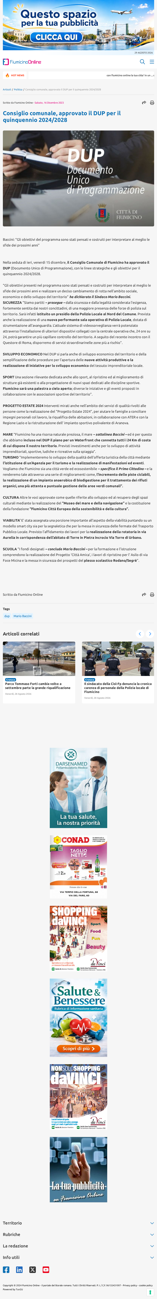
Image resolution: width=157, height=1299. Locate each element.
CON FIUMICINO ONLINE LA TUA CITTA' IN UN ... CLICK (109, 75)
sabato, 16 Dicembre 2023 (49, 102)
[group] (39, 672)
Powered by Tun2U (13, 1289)
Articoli (7, 89)
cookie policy (146, 1285)
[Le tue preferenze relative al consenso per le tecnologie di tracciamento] (150, 1292)
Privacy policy (130, 1285)
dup (7, 616)
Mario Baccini (23, 616)
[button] (140, 634)
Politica (18, 89)
